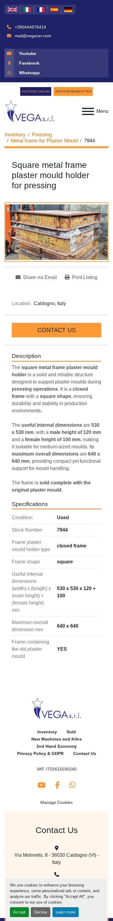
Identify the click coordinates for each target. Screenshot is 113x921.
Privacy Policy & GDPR (40, 753)
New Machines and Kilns (56, 739)
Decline (40, 912)
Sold (71, 732)
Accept (19, 912)
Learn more (65, 912)
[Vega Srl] (56, 708)
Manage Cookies (56, 802)
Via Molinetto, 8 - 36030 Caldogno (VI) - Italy (56, 859)
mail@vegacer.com (32, 35)
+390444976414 (30, 27)
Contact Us (56, 330)
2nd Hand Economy (56, 746)
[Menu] (88, 111)
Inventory (47, 732)
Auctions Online (36, 91)
